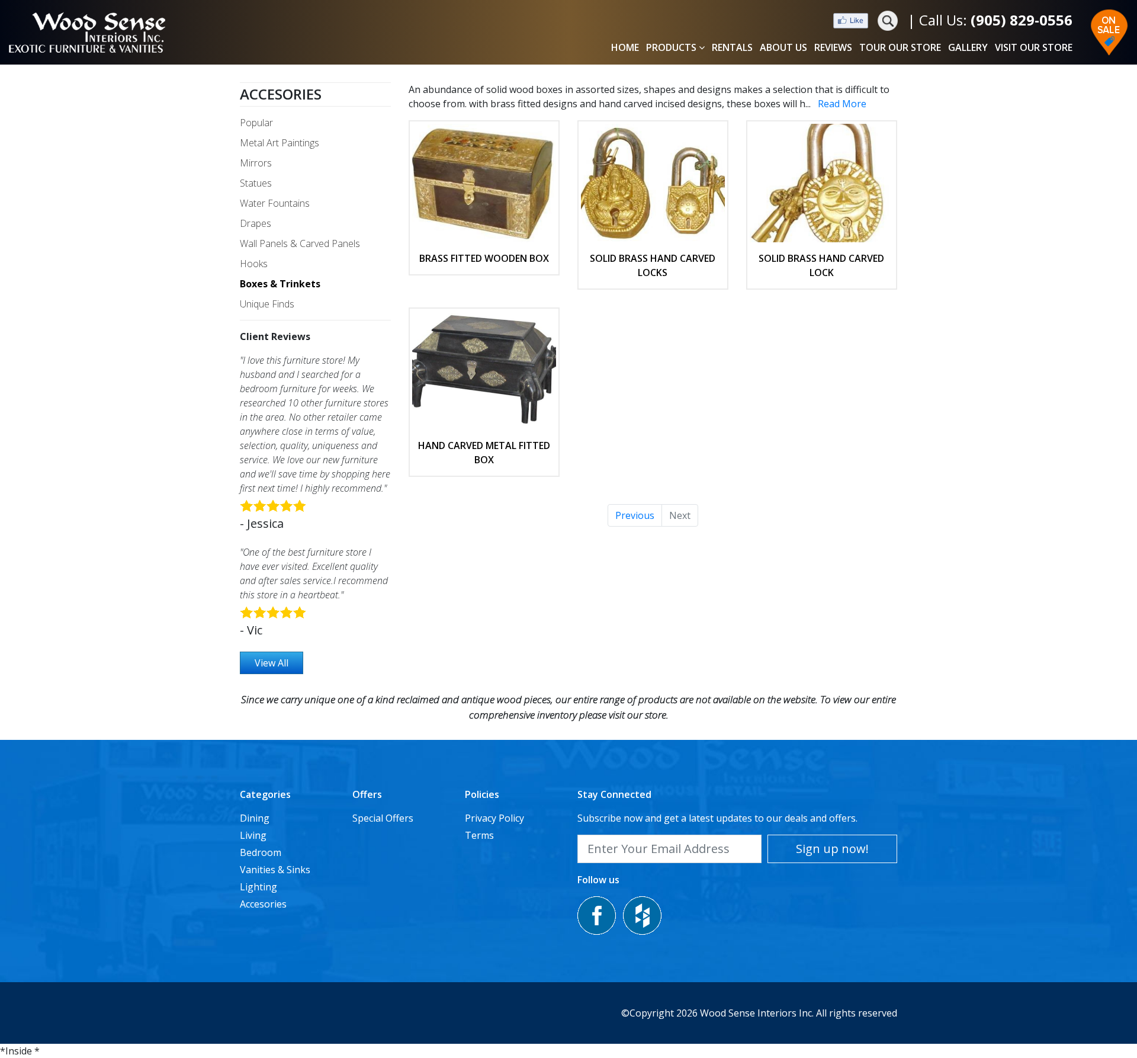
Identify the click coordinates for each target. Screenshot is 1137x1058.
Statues (256, 183)
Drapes (255, 223)
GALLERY (968, 47)
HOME (625, 47)
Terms (479, 835)
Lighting (258, 886)
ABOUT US (783, 47)
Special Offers (382, 818)
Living (253, 835)
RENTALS (732, 47)
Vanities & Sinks (275, 869)
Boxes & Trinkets (280, 283)
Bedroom (260, 852)
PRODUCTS (671, 47)
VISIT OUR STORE (1033, 47)
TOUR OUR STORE (900, 47)
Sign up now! (832, 849)
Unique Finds (267, 303)
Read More (842, 103)
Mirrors (256, 162)
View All (271, 662)
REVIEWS (833, 47)
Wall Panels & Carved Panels (300, 243)
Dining (254, 818)
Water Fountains (275, 203)
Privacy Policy (494, 818)
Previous (634, 515)
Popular (256, 122)
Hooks (254, 263)
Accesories (281, 94)
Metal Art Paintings (279, 142)
